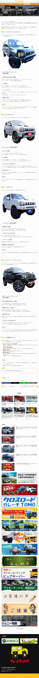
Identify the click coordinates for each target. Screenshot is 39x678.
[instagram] (20, 628)
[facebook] (17, 628)
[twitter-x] (18, 628)
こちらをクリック (18, 370)
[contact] (22, 628)
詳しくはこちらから (27, 3)
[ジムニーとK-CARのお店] (19, 1)
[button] (6, 383)
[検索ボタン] (1, 1)
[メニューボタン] (37, 1)
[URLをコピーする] (33, 383)
